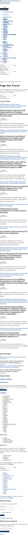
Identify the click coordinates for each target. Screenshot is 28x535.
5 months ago (3, 373)
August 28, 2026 (3, 119)
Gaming (5, 408)
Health (5, 409)
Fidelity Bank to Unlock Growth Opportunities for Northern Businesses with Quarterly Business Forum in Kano (14, 113)
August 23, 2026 (3, 171)
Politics (5, 31)
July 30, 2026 (3, 317)
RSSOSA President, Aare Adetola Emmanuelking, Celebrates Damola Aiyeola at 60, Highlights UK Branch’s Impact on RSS (13, 164)
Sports (5, 36)
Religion (5, 421)
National (5, 415)
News (4, 28)
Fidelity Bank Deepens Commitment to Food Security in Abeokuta (13, 210)
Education (6, 14)
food (4, 406)
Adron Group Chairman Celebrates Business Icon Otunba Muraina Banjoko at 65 (13, 334)
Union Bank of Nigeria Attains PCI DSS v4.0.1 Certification (13, 232)
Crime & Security (8, 12)
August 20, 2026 (3, 193)
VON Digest (8, 462)
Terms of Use (7, 460)
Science (5, 33)
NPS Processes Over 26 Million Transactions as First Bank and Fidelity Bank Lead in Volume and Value (13, 282)
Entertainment (7, 17)
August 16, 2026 (3, 237)
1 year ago (2, 364)
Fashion (5, 405)
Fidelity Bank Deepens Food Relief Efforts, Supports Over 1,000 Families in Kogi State (14, 188)
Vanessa (3, 118)
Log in (5, 437)
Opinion (5, 418)
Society (5, 30)
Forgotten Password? (6, 518)
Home (5, 7)
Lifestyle (5, 27)
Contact (5, 458)
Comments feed (8, 440)
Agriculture (6, 396)
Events (5, 25)
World (5, 39)
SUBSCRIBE (3, 390)
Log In (2, 534)
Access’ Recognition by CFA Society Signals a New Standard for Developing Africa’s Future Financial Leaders (14, 256)
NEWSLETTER (4, 9)
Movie (5, 412)
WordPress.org (7, 442)
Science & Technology (9, 34)
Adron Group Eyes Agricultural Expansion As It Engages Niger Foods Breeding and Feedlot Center (12, 138)
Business (5, 19)
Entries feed (6, 439)
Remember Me (6, 512)
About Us (6, 457)
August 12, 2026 (3, 263)
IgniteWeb (10, 464)
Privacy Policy (7, 455)
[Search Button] (0, 56)
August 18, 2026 (3, 216)
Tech (4, 37)
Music (5, 414)
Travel (5, 430)
